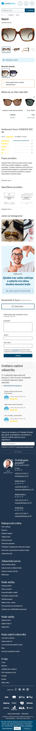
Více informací (7, 728)
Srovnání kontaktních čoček (10, 651)
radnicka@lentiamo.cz (22, 516)
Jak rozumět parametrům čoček (11, 645)
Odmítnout (27, 728)
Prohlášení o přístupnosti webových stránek (15, 547)
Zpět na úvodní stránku (14, 713)
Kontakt (4, 676)
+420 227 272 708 (21, 473)
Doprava (4, 530)
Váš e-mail (7, 342)
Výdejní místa (5, 537)
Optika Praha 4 (20, 494)
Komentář (7, 321)
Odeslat (18, 356)
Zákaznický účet (6, 553)
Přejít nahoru (25, 713)
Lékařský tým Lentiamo (9, 669)
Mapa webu (5, 682)
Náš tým (4, 666)
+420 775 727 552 (20, 513)
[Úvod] (2, 15)
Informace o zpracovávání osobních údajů (15, 550)
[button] (6, 50)
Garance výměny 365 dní (9, 571)
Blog (2, 648)
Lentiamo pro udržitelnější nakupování (13, 609)
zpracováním (16, 350)
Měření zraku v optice (8, 602)
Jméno (6, 335)
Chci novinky (18, 451)
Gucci (17, 15)
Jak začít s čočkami (7, 638)
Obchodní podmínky (8, 543)
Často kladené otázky (8, 565)
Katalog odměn (6, 586)
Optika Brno (19, 508)
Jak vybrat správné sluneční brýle (18, 291)
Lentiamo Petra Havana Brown (12, 110)
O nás (3, 662)
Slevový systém (6, 589)
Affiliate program (7, 599)
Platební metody (6, 533)
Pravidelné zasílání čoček (9, 596)
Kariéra (3, 679)
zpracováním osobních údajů (24, 447)
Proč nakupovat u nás (8, 672)
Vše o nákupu (5, 527)
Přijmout (17, 728)
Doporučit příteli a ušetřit (9, 592)
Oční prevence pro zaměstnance (11, 606)
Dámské (11, 15)
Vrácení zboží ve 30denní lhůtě (11, 568)
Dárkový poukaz (6, 540)
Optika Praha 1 (20, 481)
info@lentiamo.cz (20, 476)
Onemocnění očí (6, 641)
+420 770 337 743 (20, 500)
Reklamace (5, 575)
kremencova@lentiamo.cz (23, 489)
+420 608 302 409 (20, 487)
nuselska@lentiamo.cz (22, 503)
